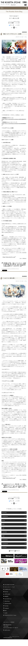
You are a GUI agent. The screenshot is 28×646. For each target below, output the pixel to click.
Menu (2, 8)
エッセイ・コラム (23, 36)
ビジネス (23, 487)
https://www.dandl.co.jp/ (9, 257)
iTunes (14, 615)
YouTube (6, 605)
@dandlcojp (7, 601)
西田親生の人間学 (21, 486)
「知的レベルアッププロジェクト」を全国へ (12, 33)
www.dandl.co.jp (8, 598)
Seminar (6, 591)
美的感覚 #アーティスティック (9, 485)
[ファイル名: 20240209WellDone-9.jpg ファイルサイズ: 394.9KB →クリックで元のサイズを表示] (14, 291)
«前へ (12, 27)
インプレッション (19, 485)
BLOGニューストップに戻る (14, 508)
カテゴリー (18, 36)
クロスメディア (16, 266)
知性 (11, 264)
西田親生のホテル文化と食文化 (13, 265)
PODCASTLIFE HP (9, 615)
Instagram (7, 608)
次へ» (16, 27)
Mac (21, 266)
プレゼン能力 (22, 484)
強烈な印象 (17, 484)
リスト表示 (17, 22)
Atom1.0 (18, 550)
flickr (6, 610)
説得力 (24, 485)
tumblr (6, 612)
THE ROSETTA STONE (9, 584)
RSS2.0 (12, 550)
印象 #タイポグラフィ (8, 486)
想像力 (19, 487)
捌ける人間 (19, 264)
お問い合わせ (7, 594)
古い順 (17, 25)
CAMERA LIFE (8, 589)
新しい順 (12, 25)
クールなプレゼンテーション (8, 484)
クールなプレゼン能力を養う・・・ (10, 278)
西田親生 (6, 596)
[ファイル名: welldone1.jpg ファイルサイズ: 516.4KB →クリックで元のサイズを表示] (14, 47)
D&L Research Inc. (7, 624)
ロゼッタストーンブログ (10, 586)
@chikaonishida (8, 603)
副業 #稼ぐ (14, 264)
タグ (10, 18)
